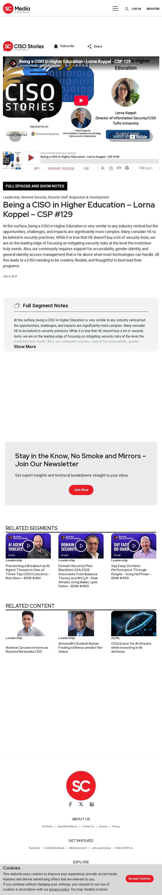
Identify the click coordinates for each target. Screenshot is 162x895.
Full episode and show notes (35, 186)
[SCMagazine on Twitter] (81, 804)
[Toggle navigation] (115, 8)
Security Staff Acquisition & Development (78, 197)
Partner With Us (124, 847)
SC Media (47, 826)
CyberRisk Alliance (67, 826)
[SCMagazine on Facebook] (70, 804)
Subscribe (34, 847)
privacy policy (59, 889)
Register (153, 8)
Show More (25, 346)
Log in (136, 8)
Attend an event (78, 847)
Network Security (33, 197)
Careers (103, 826)
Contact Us (88, 826)
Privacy (116, 826)
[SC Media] (16, 8)
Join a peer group (101, 847)
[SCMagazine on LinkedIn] (91, 804)
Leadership (11, 197)
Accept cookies (139, 878)
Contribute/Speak (55, 847)
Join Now (81, 490)
